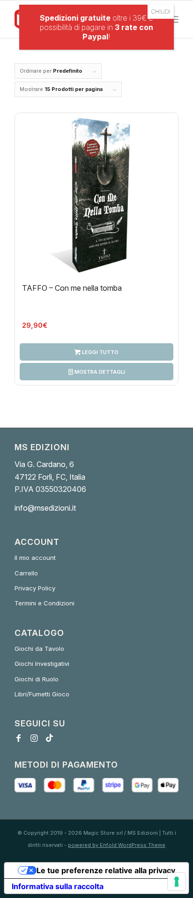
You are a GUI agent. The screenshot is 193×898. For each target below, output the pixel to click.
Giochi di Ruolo (37, 679)
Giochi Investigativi (42, 663)
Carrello (26, 573)
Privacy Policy (35, 588)
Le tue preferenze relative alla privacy (106, 870)
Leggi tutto (100, 352)
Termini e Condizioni (44, 603)
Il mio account (35, 557)
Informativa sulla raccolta (58, 886)
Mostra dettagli (99, 372)
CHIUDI (160, 11)
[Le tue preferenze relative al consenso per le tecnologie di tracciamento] (177, 881)
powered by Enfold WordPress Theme (116, 845)
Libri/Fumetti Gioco (42, 694)
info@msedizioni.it (45, 508)
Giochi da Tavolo (39, 648)
